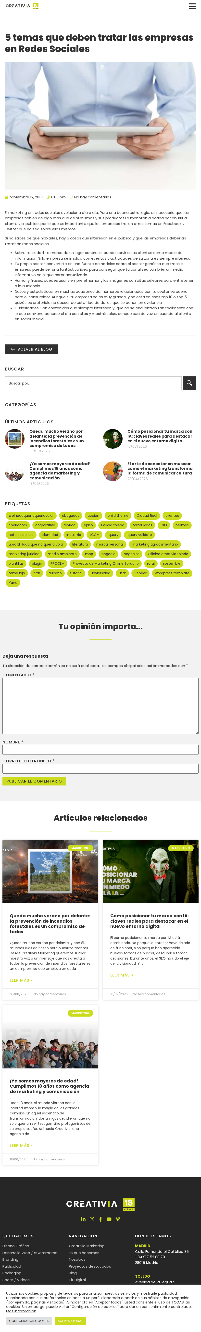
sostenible (171, 563)
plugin (37, 563)
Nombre (13, 742)
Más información (21, 1311)
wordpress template (172, 573)
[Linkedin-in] (83, 1219)
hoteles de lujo (21, 534)
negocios (131, 553)
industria (73, 534)
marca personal (110, 544)
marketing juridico (24, 553)
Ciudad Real (147, 515)
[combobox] (93, 383)
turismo (55, 573)
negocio (108, 553)
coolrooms (18, 525)
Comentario (18, 675)
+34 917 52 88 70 (150, 1256)
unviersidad (100, 573)
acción (93, 515)
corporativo (45, 525)
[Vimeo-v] (117, 1219)
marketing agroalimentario (155, 544)
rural (151, 563)
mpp (89, 553)
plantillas (16, 563)
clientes (172, 515)
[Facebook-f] (100, 1219)
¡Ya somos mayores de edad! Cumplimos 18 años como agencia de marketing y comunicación (60, 471)
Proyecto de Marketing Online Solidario (106, 563)
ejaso (88, 525)
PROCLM (57, 563)
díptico (69, 525)
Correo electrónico (28, 761)
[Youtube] (109, 1219)
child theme (118, 515)
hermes (182, 525)
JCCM (94, 534)
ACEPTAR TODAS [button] (70, 1320)
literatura (80, 544)
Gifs (164, 525)
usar (122, 573)
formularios (142, 525)
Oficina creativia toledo (168, 553)
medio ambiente (62, 553)
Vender (140, 573)
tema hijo (17, 573)
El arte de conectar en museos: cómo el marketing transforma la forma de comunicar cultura (160, 468)
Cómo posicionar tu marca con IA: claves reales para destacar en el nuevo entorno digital (159, 436)
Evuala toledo (112, 525)
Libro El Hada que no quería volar (36, 544)
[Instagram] (91, 1219)
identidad (50, 534)
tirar (36, 573)
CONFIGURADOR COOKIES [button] (29, 1320)
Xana (13, 582)
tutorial (76, 573)
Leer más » (21, 980)
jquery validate (139, 534)
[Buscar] (189, 383)
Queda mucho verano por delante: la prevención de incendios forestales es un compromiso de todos (56, 438)
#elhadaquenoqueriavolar (31, 515)
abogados (70, 515)
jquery (113, 534)
